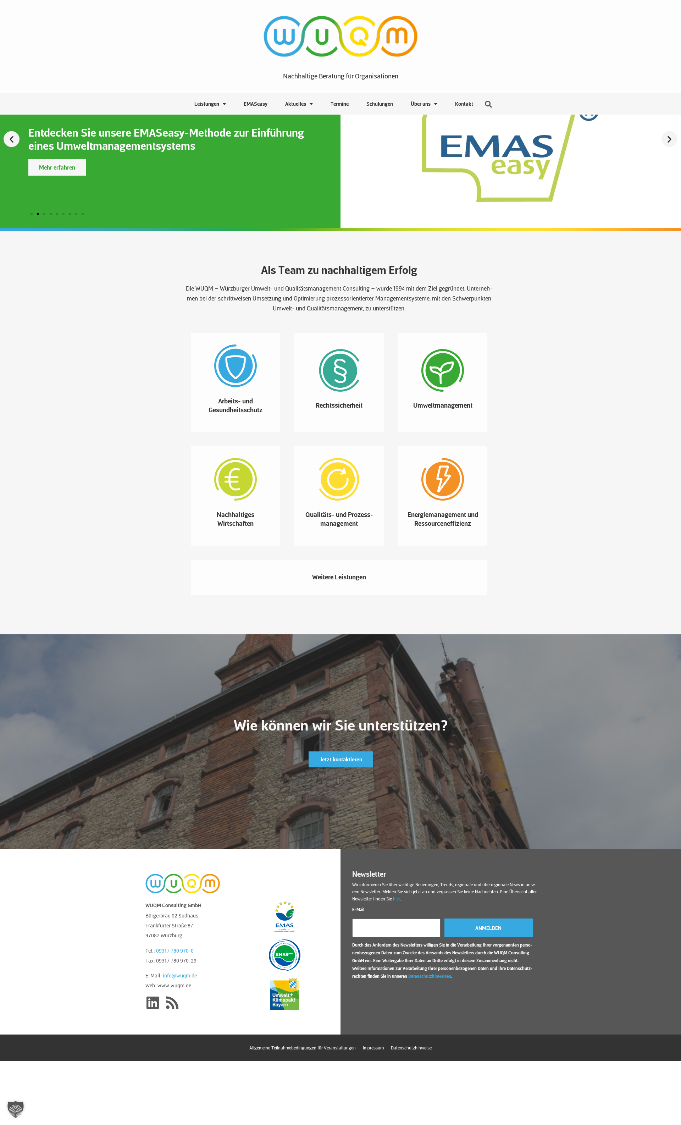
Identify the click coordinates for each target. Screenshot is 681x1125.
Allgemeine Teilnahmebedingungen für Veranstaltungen (302, 1047)
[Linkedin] (152, 1003)
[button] (12, 139)
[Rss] (172, 1003)
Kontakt (464, 103)
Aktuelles (295, 103)
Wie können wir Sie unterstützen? (341, 725)
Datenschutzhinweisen (429, 976)
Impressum (373, 1047)
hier (396, 898)
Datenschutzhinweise (411, 1047)
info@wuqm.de (180, 975)
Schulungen (379, 103)
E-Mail (358, 909)
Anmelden (488, 928)
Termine (340, 103)
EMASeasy (255, 103)
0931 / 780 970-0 (175, 950)
